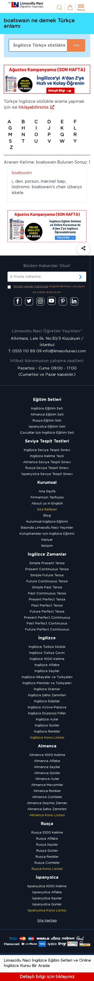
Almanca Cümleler (47, 797)
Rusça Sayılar (47, 844)
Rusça (47, 824)
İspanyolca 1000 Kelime (47, 886)
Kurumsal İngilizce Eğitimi (47, 521)
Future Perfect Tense (47, 611)
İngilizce (47, 638)
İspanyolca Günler (47, 904)
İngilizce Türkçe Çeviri (47, 653)
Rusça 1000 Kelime (47, 832)
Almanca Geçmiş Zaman (47, 803)
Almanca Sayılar (47, 767)
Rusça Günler (47, 850)
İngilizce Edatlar (47, 701)
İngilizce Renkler (47, 731)
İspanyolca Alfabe (47, 892)
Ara (76, 45)
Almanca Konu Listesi (47, 815)
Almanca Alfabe (47, 761)
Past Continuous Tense (47, 593)
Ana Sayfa (47, 491)
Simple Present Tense (47, 563)
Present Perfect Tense (47, 599)
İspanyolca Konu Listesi (47, 910)
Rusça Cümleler (47, 863)
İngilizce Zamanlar (47, 554)
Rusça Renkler (47, 857)
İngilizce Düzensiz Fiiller (47, 713)
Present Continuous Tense (47, 569)
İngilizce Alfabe (47, 665)
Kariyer (47, 540)
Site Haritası (47, 920)
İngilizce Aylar (47, 719)
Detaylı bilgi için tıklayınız (47, 976)
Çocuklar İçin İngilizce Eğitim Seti (47, 432)
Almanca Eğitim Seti (47, 414)
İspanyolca (47, 877)
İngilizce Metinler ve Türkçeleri (47, 683)
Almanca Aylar (47, 779)
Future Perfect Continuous (47, 629)
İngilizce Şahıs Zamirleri (47, 695)
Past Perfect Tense (47, 605)
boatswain (22, 173)
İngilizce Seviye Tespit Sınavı (47, 450)
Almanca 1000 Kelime (47, 755)
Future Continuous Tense (47, 581)
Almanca (47, 746)
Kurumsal (47, 483)
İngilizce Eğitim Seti (47, 408)
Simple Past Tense (47, 587)
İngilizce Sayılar (47, 671)
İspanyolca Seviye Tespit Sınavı (47, 474)
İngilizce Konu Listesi (47, 737)
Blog (47, 515)
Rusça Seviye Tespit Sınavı (47, 468)
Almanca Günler (47, 773)
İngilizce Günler (47, 725)
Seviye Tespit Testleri (47, 441)
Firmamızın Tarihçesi (47, 497)
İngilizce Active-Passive (47, 707)
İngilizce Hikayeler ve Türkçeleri (47, 677)
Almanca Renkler (47, 791)
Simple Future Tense (47, 575)
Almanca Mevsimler (47, 785)
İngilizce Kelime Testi (47, 456)
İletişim (47, 546)
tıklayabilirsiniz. (34, 107)
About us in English (47, 503)
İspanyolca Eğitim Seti (47, 426)
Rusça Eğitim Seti (47, 420)
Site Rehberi (47, 509)
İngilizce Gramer (47, 689)
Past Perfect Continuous (47, 623)
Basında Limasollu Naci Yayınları (47, 527)
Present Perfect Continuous (47, 617)
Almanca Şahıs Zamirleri (47, 809)
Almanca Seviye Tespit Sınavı (47, 462)
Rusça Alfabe (47, 838)
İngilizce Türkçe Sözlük (47, 647)
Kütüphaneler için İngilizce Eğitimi (47, 533)
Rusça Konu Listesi (47, 869)
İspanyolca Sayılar (47, 898)
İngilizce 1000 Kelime (47, 659)
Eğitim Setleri (47, 400)
